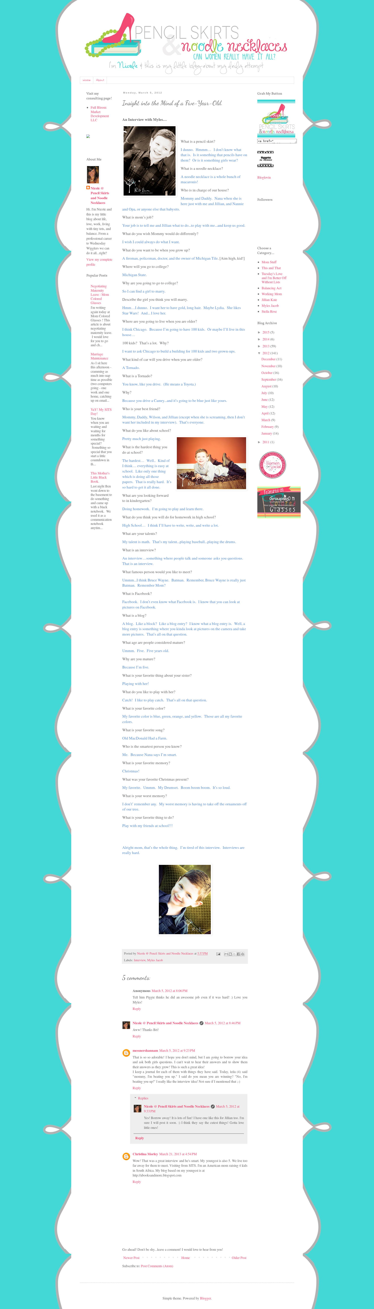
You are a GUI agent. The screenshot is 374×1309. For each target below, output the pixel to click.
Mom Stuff (269, 262)
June (265, 399)
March (266, 419)
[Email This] (226, 954)
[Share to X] (234, 954)
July (264, 392)
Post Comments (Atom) (157, 1266)
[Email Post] (218, 953)
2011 (266, 442)
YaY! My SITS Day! (101, 411)
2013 (266, 346)
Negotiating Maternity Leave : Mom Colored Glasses (100, 294)
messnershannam (145, 1050)
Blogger (205, 1298)
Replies (143, 1098)
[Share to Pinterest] (242, 954)
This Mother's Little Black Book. (100, 477)
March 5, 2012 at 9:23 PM (177, 1050)
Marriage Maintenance (99, 356)
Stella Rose (269, 311)
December (268, 359)
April (265, 413)
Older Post (239, 1257)
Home (86, 80)
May (265, 406)
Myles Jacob (155, 960)
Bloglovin (264, 177)
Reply (137, 1008)
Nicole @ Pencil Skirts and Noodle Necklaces (165, 1022)
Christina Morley (145, 1153)
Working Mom (272, 293)
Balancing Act (271, 288)
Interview (139, 960)
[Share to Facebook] (238, 954)
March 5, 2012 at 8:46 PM (222, 1023)
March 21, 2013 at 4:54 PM (178, 1154)
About (100, 80)
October (267, 372)
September (269, 379)
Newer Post (131, 1257)
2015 (266, 332)
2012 (266, 353)
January (267, 433)
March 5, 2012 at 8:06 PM (169, 990)
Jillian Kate (269, 299)
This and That (271, 267)
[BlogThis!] (230, 954)
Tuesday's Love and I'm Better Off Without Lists (274, 277)
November (268, 366)
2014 (266, 339)
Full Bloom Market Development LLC (100, 113)
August (266, 386)
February (268, 426)
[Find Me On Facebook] (88, 136)
